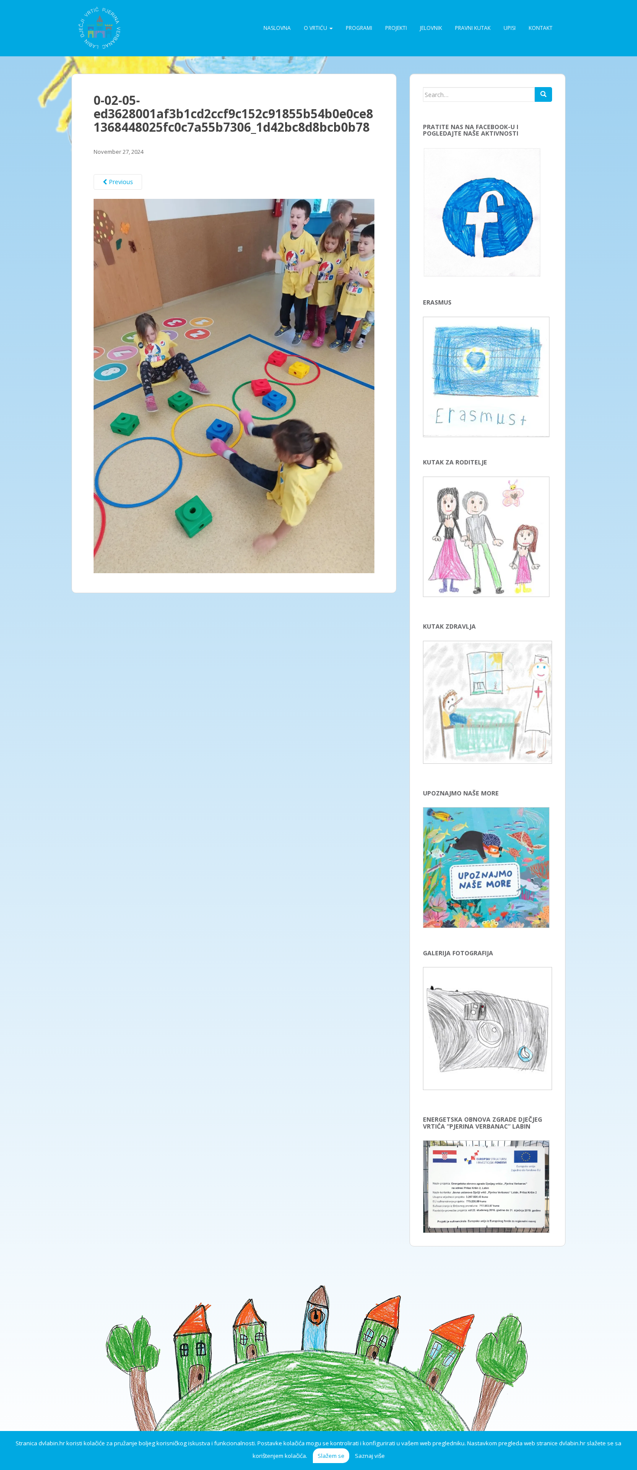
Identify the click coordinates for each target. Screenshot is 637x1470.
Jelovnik (431, 28)
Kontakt (540, 28)
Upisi (510, 28)
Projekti (396, 28)
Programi (359, 28)
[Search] (543, 94)
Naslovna (277, 28)
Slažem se (331, 1456)
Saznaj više (370, 1456)
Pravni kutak (473, 28)
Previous (120, 182)
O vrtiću (316, 28)
